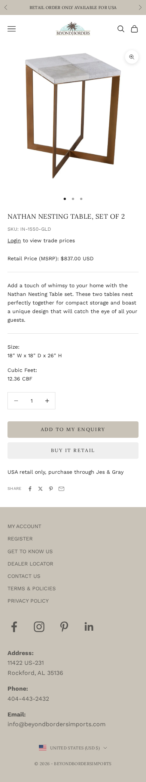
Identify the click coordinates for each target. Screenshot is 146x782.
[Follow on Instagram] (39, 626)
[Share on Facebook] (30, 489)
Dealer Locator (30, 564)
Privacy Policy (28, 601)
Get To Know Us (30, 551)
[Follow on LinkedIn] (89, 626)
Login (14, 240)
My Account (24, 526)
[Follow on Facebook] (14, 626)
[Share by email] (61, 489)
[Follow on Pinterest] (64, 626)
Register (20, 539)
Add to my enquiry (73, 429)
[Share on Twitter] (40, 489)
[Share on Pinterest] (51, 489)
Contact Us (23, 576)
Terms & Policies (31, 588)
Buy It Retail (73, 450)
